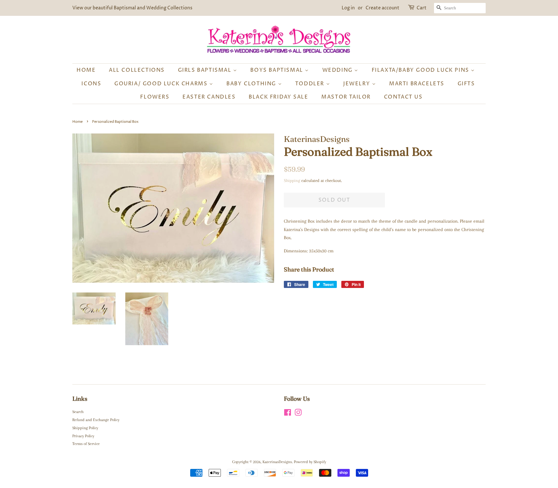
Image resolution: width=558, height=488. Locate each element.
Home (86, 70)
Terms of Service (86, 443)
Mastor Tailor (346, 97)
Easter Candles (208, 97)
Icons (91, 83)
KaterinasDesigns (277, 462)
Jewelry (357, 83)
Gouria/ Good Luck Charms (161, 83)
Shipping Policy (85, 428)
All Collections (137, 70)
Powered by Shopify (310, 462)
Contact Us (403, 97)
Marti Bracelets (416, 83)
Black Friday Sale (278, 97)
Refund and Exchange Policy (95, 420)
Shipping (292, 180)
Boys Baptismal (277, 70)
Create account (382, 8)
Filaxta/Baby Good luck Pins (421, 70)
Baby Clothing (252, 83)
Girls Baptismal (205, 70)
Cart (422, 8)
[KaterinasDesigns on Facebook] (287, 414)
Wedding (338, 70)
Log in (348, 8)
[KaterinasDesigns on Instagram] (298, 414)
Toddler (310, 83)
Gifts (466, 83)
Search (78, 411)
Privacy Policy (83, 436)
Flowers (154, 97)
